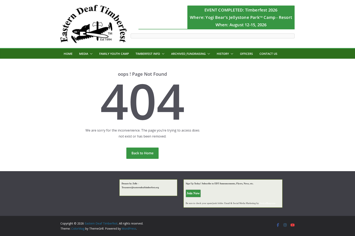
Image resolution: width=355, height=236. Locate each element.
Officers (246, 54)
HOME (68, 54)
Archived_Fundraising (188, 54)
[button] (90, 54)
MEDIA (83, 54)
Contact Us (268, 54)
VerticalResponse (267, 203)
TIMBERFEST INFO (148, 54)
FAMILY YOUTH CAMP (114, 54)
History (223, 54)
